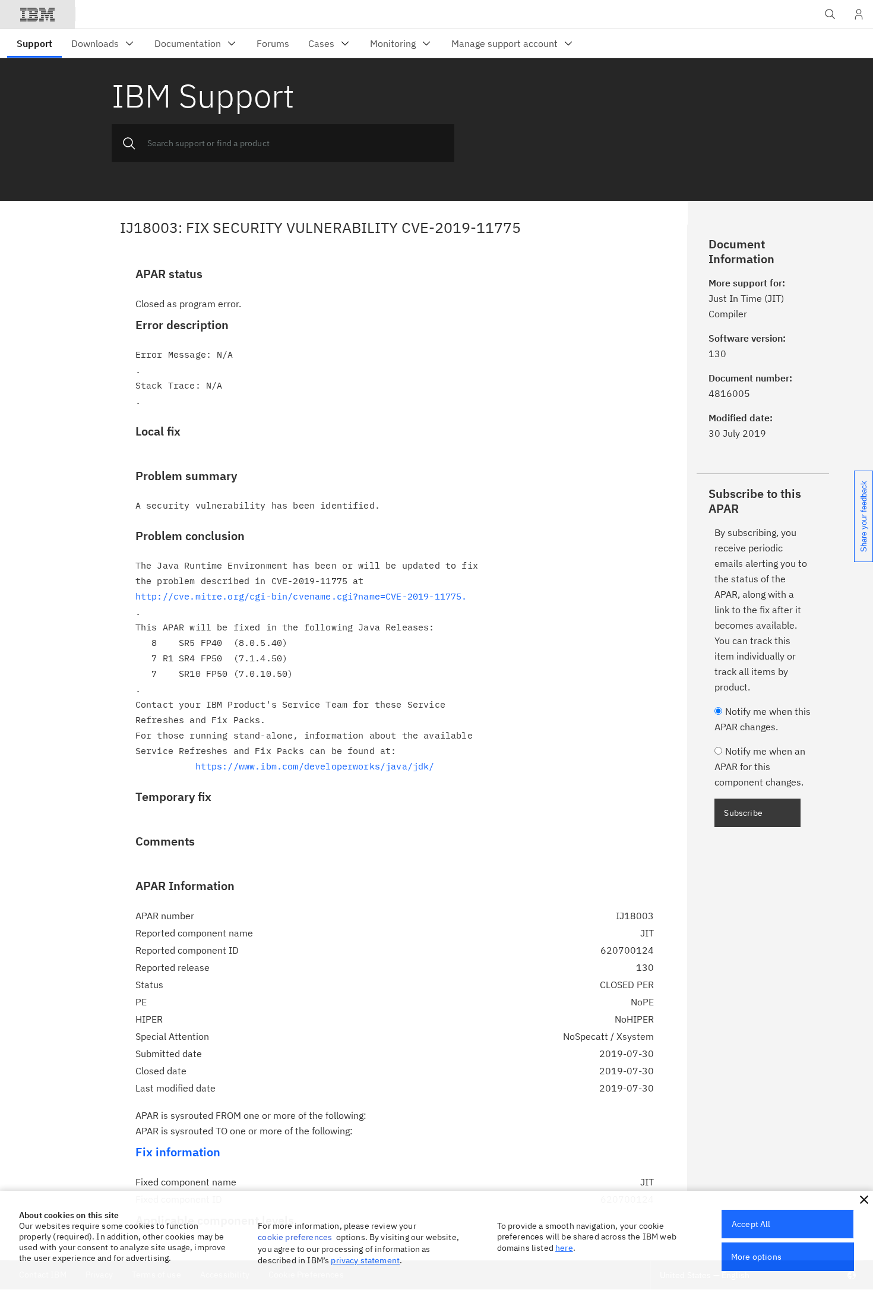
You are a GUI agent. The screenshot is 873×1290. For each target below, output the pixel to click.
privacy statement (365, 1260)
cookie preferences (295, 1237)
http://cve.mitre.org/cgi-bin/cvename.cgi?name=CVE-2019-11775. (301, 596)
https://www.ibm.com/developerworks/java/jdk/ (315, 766)
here (564, 1247)
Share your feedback (863, 516)
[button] (864, 1200)
